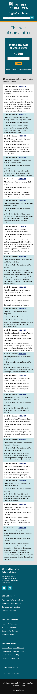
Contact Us (6, 582)
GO (32, 18)
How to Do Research (9, 624)
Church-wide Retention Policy (13, 651)
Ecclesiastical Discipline (11, 607)
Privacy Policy (18, 690)
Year (15, 54)
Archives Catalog (8, 634)
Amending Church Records (11, 603)
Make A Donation (11, 667)
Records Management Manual (13, 648)
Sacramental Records (10, 631)
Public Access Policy (9, 627)
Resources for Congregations (12, 600)
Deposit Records (11, 674)
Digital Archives (18, 13)
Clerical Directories (9, 610)
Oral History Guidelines (10, 658)
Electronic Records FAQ (10, 655)
